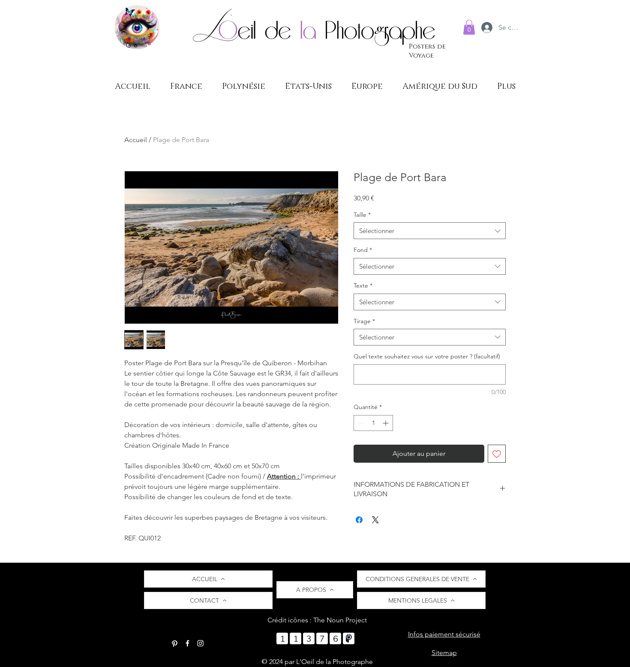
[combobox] (430, 230)
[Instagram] (200, 643)
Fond (363, 250)
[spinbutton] (373, 423)
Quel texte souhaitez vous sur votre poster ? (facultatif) (427, 356)
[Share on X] (375, 520)
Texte (363, 285)
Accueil (135, 140)
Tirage (364, 321)
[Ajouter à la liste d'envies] (497, 454)
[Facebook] (187, 643)
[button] (469, 27)
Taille (362, 214)
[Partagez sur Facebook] (359, 520)
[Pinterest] (174, 643)
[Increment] (386, 423)
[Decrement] (360, 423)
